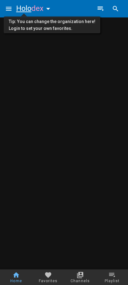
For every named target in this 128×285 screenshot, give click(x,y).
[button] (34, 8)
